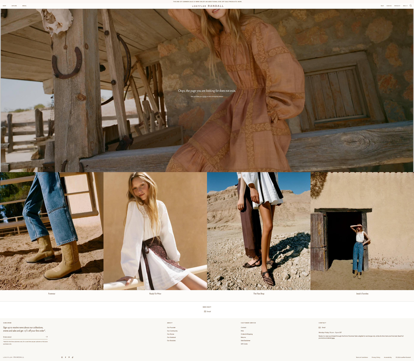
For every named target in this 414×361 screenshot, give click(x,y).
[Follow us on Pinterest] (69, 357)
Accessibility (388, 357)
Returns (243, 337)
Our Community (172, 331)
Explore (14, 5)
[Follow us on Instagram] (62, 357)
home (204, 96)
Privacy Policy (376, 357)
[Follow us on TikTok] (72, 357)
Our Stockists (171, 340)
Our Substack (171, 337)
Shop (4, 5)
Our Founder (171, 327)
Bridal (24, 5)
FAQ (242, 331)
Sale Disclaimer (245, 340)
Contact (243, 327)
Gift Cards (244, 344)
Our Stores (170, 334)
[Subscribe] (46, 337)
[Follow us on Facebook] (65, 357)
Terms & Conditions (362, 357)
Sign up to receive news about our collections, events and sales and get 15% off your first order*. (24, 329)
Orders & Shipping (247, 334)
